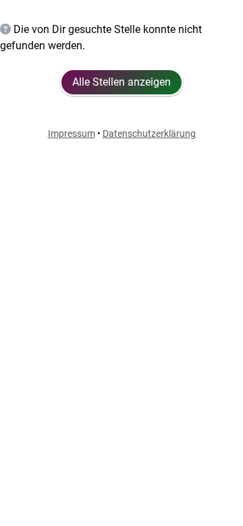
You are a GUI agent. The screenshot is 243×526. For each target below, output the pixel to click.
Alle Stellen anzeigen (121, 82)
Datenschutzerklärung (149, 133)
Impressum (71, 133)
